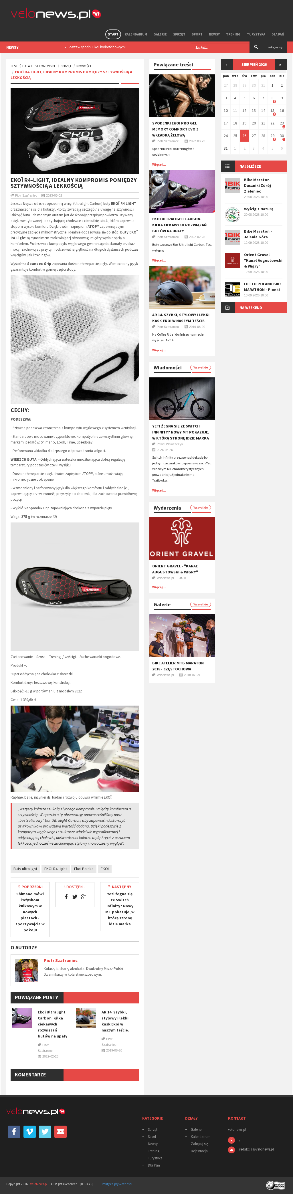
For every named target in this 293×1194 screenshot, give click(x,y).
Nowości (83, 66)
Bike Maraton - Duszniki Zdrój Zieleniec (258, 185)
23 (282, 123)
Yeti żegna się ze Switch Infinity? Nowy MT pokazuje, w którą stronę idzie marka (180, 432)
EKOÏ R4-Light (55, 868)
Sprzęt (179, 34)
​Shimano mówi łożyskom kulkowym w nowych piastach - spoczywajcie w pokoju (30, 911)
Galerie (160, 34)
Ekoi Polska (84, 868)
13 (254, 110)
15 (272, 110)
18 (235, 123)
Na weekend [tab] (250, 307)
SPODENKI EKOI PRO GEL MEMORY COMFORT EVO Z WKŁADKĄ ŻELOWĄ (175, 129)
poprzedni (32, 886)
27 (226, 85)
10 (226, 110)
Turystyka (256, 34)
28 (235, 85)
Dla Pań (278, 34)
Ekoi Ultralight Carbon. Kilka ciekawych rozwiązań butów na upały (52, 1024)
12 (244, 110)
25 (235, 135)
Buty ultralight (25, 868)
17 (226, 123)
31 (263, 85)
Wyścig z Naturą (258, 208)
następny (121, 886)
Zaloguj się (199, 1143)
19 (244, 123)
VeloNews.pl (45, 66)
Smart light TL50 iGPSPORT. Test (93, 47)
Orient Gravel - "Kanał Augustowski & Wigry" (263, 260)
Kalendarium (136, 34)
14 (263, 110)
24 (226, 135)
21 (263, 123)
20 (254, 123)
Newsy (214, 34)
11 (235, 110)
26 (244, 135)
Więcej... (159, 164)
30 (254, 85)
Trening (233, 34)
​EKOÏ (105, 868)
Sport (197, 34)
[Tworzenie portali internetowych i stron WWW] (276, 1183)
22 (272, 123)
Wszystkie (200, 367)
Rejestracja (199, 1151)
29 (244, 85)
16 (282, 110)
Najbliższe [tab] (250, 166)
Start (113, 34)
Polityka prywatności (117, 1184)
